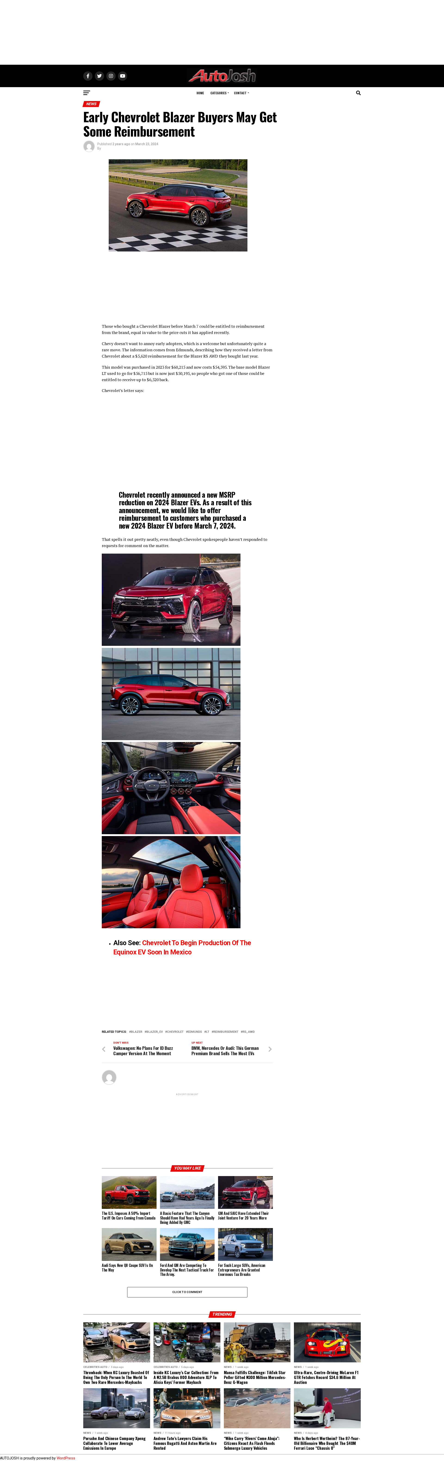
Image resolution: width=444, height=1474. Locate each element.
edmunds (195, 1031)
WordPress (66, 1458)
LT (207, 1031)
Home (200, 92)
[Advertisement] (222, 32)
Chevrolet (175, 1031)
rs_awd (249, 1031)
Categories (218, 92)
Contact (240, 92)
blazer (136, 1031)
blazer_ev (154, 1031)
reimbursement (225, 1031)
